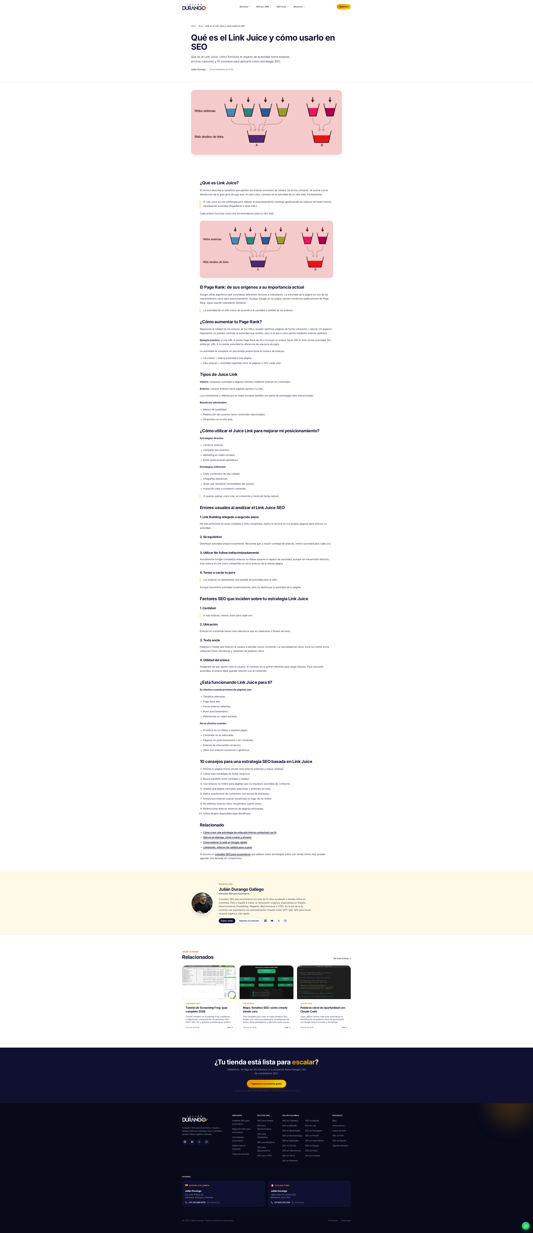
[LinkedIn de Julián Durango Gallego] (265, 920)
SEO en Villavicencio (291, 1150)
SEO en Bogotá (312, 1120)
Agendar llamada (340, 1145)
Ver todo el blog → (342, 958)
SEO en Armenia (312, 1155)
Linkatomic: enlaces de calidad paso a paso (227, 847)
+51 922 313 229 (282, 1202)
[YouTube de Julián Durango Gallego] (272, 920)
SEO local (281, 6)
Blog (201, 26)
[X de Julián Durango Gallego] (278, 920)
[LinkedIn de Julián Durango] (185, 1142)
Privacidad (333, 1220)
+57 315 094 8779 (196, 1202)
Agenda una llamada (249, 921)
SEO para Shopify (265, 1120)
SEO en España (339, 1140)
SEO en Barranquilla (291, 1130)
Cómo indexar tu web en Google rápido (225, 842)
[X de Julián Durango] (199, 1142)
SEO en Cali (310, 1125)
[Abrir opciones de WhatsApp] (526, 1226)
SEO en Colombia (290, 1120)
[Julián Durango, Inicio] (195, 7)
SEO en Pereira (312, 1135)
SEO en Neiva (288, 1155)
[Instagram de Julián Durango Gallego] (285, 920)
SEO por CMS (262, 6)
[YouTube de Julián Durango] (192, 1142)
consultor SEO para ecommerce (233, 854)
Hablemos (344, 6)
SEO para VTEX (264, 1155)
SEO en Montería (290, 1160)
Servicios (244, 6)
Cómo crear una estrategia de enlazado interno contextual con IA (239, 832)
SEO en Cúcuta (289, 1145)
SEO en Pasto (311, 1150)
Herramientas (338, 1125)
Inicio (193, 26)
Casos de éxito (339, 1130)
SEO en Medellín (289, 1125)
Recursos (298, 6)
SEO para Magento (266, 1142)
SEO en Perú (338, 1135)
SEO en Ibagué (312, 1145)
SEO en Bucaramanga (292, 1135)
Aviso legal (346, 1220)
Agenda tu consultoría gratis (266, 1083)
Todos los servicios (240, 1154)
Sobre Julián (227, 921)
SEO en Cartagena (313, 1130)
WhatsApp (215, 1202)
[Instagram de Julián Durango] (206, 1142)
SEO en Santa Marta (314, 1140)
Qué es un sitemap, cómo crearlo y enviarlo (227, 837)
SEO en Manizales (290, 1140)
